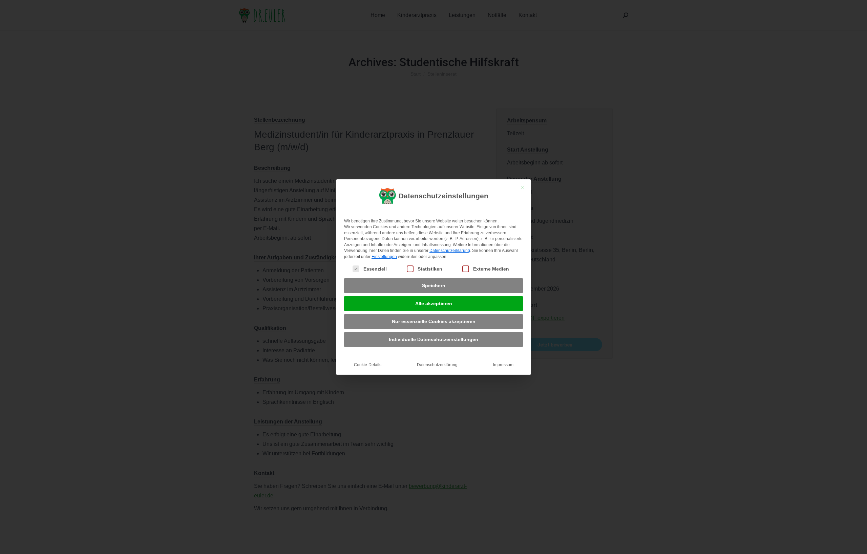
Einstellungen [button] (384, 256)
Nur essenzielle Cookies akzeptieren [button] (433, 321)
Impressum (503, 364)
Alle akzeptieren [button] (433, 303)
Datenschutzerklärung (449, 250)
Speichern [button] (433, 285)
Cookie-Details (367, 364)
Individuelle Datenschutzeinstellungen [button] (433, 339)
